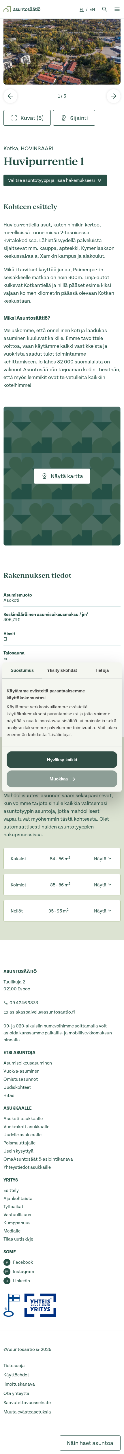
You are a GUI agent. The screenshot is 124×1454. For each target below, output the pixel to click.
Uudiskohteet (17, 1087)
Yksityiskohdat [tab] (62, 669)
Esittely (11, 1190)
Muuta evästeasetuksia (27, 1412)
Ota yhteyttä (16, 1393)
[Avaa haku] (104, 9)
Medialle (11, 1231)
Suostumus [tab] (22, 669)
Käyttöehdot (16, 1375)
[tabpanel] (62, 52)
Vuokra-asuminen (21, 1071)
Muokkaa (59, 778)
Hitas (8, 1095)
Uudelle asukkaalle (22, 1134)
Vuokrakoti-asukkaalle (26, 1126)
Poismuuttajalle (19, 1143)
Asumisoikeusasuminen (27, 1063)
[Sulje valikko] (117, 9)
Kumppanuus (17, 1223)
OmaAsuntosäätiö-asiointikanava (38, 1159)
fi (82, 9)
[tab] (27, 118)
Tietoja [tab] (102, 669)
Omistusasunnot (20, 1079)
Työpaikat (13, 1206)
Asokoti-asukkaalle (23, 1118)
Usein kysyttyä (18, 1151)
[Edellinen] (10, 96)
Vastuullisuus (17, 1214)
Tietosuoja (14, 1365)
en (92, 9)
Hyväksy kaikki (62, 759)
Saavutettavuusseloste (27, 1402)
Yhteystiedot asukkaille (27, 1167)
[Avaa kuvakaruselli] (62, 52)
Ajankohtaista (18, 1198)
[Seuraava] (114, 96)
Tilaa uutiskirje (18, 1239)
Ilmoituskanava (19, 1384)
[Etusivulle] (21, 9)
